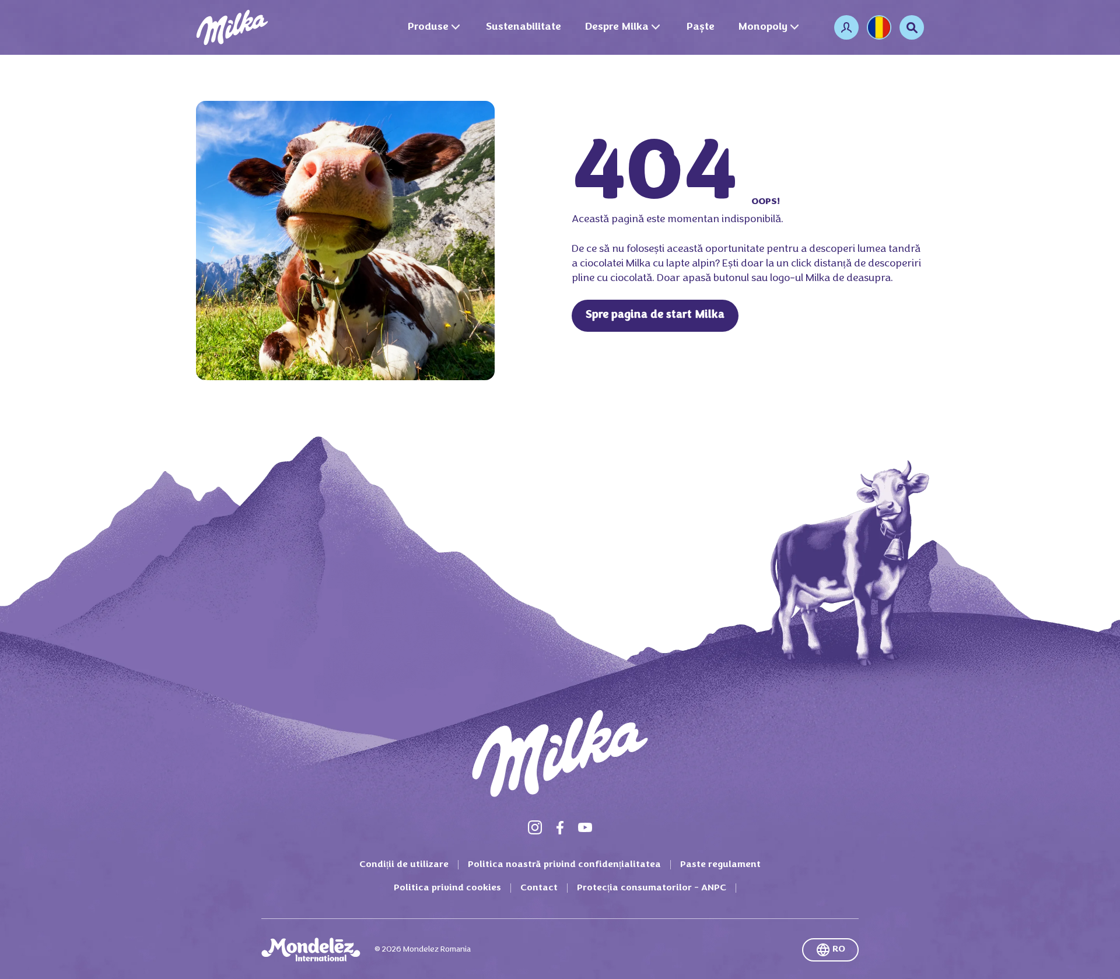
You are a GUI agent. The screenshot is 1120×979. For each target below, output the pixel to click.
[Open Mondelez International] (310, 950)
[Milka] (232, 27)
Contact (539, 888)
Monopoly (763, 27)
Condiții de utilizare (404, 864)
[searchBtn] (912, 27)
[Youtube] (585, 827)
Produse (428, 27)
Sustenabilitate (523, 27)
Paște (700, 27)
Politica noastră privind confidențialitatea (564, 864)
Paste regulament (720, 864)
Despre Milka (616, 27)
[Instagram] (535, 827)
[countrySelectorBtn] (879, 27)
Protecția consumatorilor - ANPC (651, 888)
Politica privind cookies (447, 888)
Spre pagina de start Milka (655, 315)
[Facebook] (560, 827)
